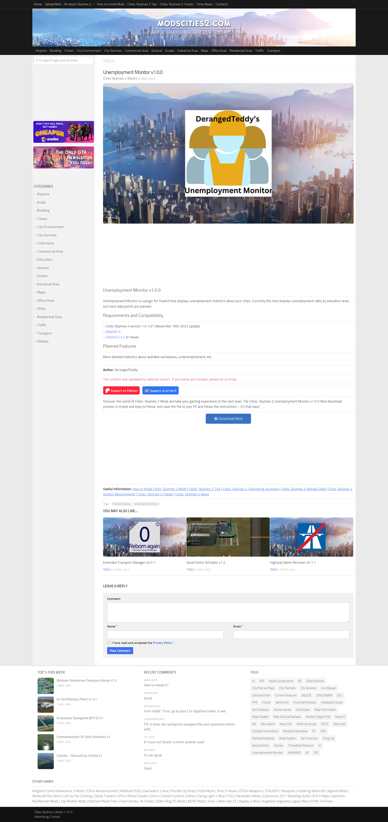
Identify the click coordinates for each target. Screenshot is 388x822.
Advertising (41, 817)
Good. (148, 768)
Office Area (219, 51)
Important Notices (304, 702)
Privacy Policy (162, 643)
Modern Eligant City (318, 717)
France (266, 702)
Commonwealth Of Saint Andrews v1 (83, 737)
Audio (41, 202)
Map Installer (260, 717)
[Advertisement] (228, 256)
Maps (204, 51)
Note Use (339, 724)
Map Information (325, 710)
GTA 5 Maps (321, 796)
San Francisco (309, 738)
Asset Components (281, 681)
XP (307, 753)
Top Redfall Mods (73, 801)
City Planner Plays (263, 688)
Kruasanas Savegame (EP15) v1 (80, 718)
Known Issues (282, 710)
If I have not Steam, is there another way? (174, 742)
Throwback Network (300, 745)
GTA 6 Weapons (250, 791)
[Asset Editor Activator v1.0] (228, 537)
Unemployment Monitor (146, 503)
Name (112, 626)
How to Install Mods (110, 4)
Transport (273, 51)
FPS (254, 702)
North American (306, 724)
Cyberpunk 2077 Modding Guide (286, 796)
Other (41, 308)
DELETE (306, 695)
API (262, 681)
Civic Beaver (328, 688)
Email (238, 626)
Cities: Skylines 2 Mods (48, 812)
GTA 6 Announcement (102, 791)
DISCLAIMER (324, 695)
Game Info (282, 702)
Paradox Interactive (295, 731)
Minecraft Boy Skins (46, 796)
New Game (268, 724)
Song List (328, 738)
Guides (169, 51)
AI (253, 681)
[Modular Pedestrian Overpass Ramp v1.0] (46, 686)
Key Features (260, 710)
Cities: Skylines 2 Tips (142, 4)
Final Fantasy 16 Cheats (136, 801)
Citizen (69, 51)
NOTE (325, 724)
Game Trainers (105, 796)
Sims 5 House (227, 791)
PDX (323, 731)
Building (55, 51)
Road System (287, 738)
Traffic (259, 51)
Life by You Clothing (77, 796)
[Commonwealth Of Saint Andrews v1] (46, 742)
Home (38, 4)
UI (319, 745)
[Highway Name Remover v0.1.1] (311, 537)
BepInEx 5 (113, 332)
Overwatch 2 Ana (155, 791)
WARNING (294, 753)
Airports (41, 51)
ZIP (316, 753)
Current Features (286, 695)
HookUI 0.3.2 (115, 337)
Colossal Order (261, 695)
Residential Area (241, 51)
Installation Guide (332, 702)
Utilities (42, 341)
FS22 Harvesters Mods (243, 796)
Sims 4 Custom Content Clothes (173, 796)
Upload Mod (53, 4)
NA (254, 724)
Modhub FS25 (130, 791)
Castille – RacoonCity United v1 (79, 756)
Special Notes (260, 745)
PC (314, 731)
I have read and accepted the (143, 643)
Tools (108, 61)
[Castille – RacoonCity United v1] (46, 761)
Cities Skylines (315, 681)
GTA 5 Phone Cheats (133, 796)
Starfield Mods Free (102, 801)
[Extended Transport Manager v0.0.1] (144, 537)
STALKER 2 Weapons (280, 791)
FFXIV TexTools (322, 801)
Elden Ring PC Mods (170, 801)
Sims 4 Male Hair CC (222, 801)
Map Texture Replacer (287, 717)
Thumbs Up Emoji (183, 791)
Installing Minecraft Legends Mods (322, 791)
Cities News (204, 4)
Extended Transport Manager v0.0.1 (129, 562)
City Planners (287, 688)
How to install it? (156, 685)
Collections (45, 243)
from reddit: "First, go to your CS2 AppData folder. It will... (186, 711)
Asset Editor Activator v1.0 (206, 562)
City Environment (89, 51)
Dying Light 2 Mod (211, 796)
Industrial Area (187, 51)
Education (45, 259)
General (156, 51)
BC (300, 681)
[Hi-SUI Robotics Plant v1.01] (46, 705)
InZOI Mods (206, 791)
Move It (340, 717)
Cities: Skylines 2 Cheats (176, 4)
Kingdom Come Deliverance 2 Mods (58, 791)
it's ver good (153, 755)
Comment (113, 599)
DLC (339, 695)
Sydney (278, 745)
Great (148, 698)
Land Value (303, 710)
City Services (113, 51)
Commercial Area (136, 51)
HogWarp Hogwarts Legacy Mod (285, 801)
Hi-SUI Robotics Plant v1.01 (77, 699)
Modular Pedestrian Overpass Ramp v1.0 (87, 680)
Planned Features (122, 503)
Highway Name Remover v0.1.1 (293, 562)
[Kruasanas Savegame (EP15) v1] (46, 723)
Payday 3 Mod (249, 801)
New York (286, 724)
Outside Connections (265, 731)
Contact (55, 817)
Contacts (222, 4)
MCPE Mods (196, 801)
